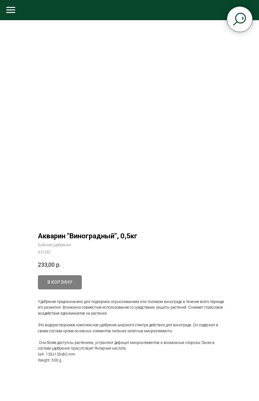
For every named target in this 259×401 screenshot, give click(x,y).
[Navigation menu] (10, 10)
